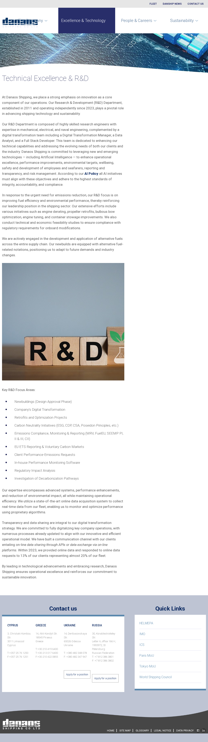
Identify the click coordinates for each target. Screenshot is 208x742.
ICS (141, 645)
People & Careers (136, 20)
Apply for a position (77, 674)
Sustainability (182, 20)
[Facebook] (198, 730)
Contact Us (195, 3)
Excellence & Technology (83, 20)
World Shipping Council (155, 677)
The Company (30, 20)
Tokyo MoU (147, 666)
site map (125, 730)
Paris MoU (146, 655)
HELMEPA (146, 623)
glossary (142, 730)
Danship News (172, 3)
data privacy (185, 730)
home (110, 730)
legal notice (162, 730)
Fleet (153, 3)
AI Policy (91, 174)
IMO (142, 634)
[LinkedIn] (203, 730)
